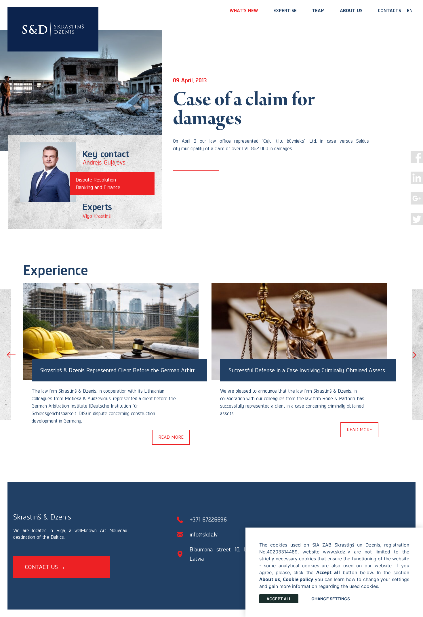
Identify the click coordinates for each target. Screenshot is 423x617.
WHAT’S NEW (244, 10)
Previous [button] (11, 355)
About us (351, 10)
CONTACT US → (45, 566)
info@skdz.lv (204, 534)
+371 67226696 (208, 519)
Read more (171, 437)
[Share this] (417, 157)
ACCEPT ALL (278, 598)
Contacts (389, 10)
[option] (117, 363)
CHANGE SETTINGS (330, 598)
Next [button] (411, 355)
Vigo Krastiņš (97, 216)
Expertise (285, 10)
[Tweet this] (417, 219)
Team (318, 10)
